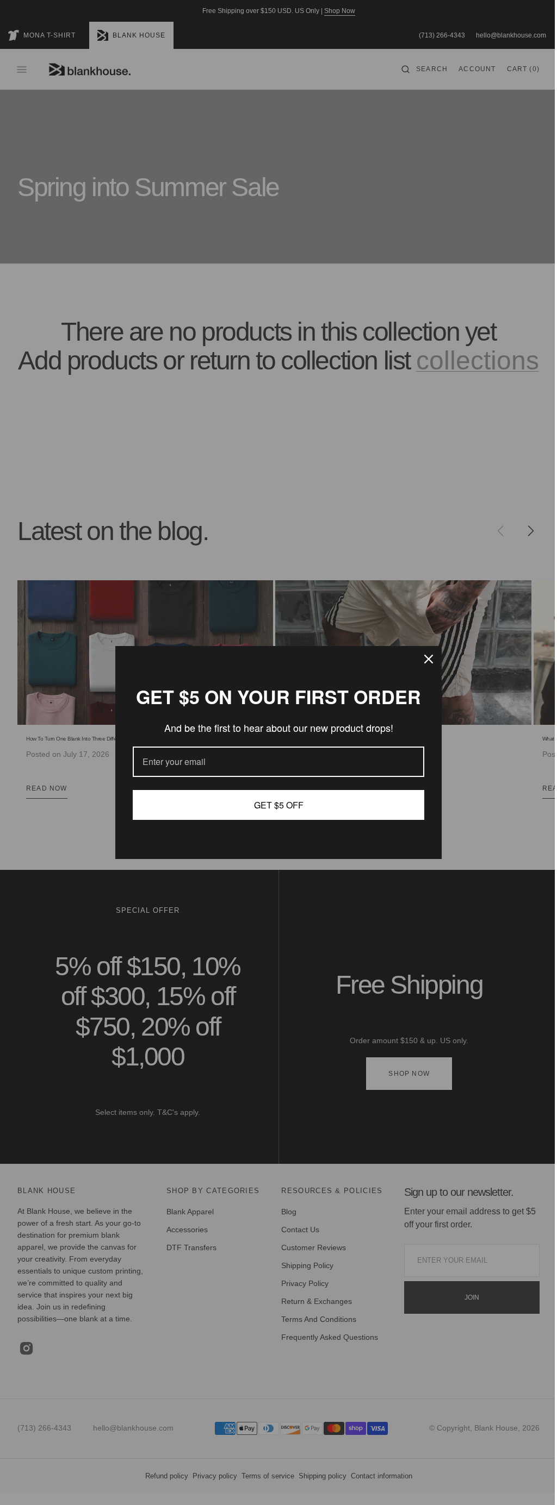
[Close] (425, 659)
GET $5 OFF (274, 805)
